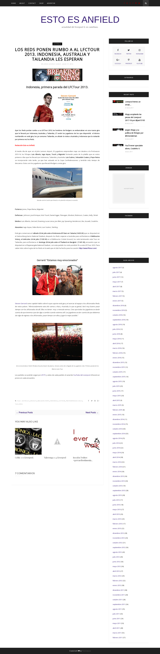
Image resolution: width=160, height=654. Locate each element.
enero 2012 (117, 585)
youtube (139, 63)
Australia (57, 44)
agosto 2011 (117, 609)
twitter (128, 54)
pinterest (129, 63)
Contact (32, 3)
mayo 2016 (117, 339)
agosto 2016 (117, 324)
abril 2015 (116, 400)
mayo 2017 (117, 282)
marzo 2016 (117, 348)
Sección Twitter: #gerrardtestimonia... (83, 459)
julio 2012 (116, 557)
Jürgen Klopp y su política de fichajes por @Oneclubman (134, 133)
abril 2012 (116, 571)
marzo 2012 (117, 576)
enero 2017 (117, 301)
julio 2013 (116, 500)
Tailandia (19, 404)
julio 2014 (116, 443)
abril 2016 (116, 343)
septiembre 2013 (119, 490)
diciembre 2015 (118, 362)
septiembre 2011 (119, 604)
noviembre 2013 (119, 481)
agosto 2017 (117, 267)
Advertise (51, 3)
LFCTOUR (62, 401)
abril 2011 (116, 628)
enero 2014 (117, 471)
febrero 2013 (117, 524)
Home (13, 3)
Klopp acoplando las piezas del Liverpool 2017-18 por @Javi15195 (135, 117)
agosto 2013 (117, 495)
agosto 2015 (117, 381)
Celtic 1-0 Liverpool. (24, 457)
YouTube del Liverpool (82, 375)
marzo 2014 (117, 462)
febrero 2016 (117, 353)
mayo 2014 (117, 452)
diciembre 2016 (118, 305)
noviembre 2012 (119, 538)
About (22, 3)
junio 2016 (116, 334)
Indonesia (54, 401)
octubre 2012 (117, 543)
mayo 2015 (117, 395)
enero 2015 (117, 414)
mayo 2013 (117, 509)
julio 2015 (116, 386)
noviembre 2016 (119, 310)
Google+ (118, 63)
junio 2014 (116, 448)
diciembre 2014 (118, 419)
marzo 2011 (117, 633)
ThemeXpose (86, 651)
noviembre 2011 (119, 595)
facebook (117, 54)
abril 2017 (116, 286)
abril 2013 (116, 514)
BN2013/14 (33, 401)
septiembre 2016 (119, 320)
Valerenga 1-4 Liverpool (55, 457)
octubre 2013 (117, 486)
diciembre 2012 (118, 533)
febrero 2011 (117, 637)
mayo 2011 (117, 623)
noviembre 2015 (119, 367)
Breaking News (43, 401)
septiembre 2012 (119, 547)
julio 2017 (116, 272)
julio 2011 (116, 614)
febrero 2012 (117, 580)
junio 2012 (116, 562)
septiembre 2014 (119, 433)
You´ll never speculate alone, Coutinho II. (134, 147)
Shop (41, 3)
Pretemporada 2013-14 (74, 401)
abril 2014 (116, 457)
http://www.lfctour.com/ (88, 248)
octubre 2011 (117, 599)
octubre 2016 (117, 315)
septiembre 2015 (119, 376)
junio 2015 (116, 391)
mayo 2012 (117, 566)
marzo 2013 (117, 519)
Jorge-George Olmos (52, 64)
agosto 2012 (117, 552)
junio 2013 (116, 505)
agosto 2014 (117, 438)
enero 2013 (117, 528)
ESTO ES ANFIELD (80, 20)
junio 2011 (116, 618)
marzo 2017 (117, 291)
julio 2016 (116, 329)
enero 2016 (117, 358)
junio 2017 (116, 277)
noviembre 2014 (119, 424)
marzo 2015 (117, 405)
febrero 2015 (117, 410)
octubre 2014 (117, 429)
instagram (139, 54)
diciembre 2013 (118, 476)
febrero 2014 (117, 467)
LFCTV (43, 375)
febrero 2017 (117, 296)
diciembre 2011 (118, 590)
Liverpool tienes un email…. (132, 103)
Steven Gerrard (21, 303)
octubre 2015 (117, 372)
